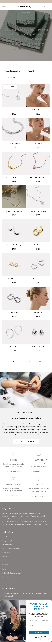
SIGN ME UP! (39, 632)
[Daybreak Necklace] (38, 95)
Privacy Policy (7, 577)
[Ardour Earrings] (38, 264)
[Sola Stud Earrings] (14, 264)
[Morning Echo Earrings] (38, 332)
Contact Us (6, 553)
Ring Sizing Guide (9, 541)
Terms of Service (8, 581)
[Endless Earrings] (38, 298)
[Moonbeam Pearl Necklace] (38, 163)
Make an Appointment (11, 549)
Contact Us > (38, 471)
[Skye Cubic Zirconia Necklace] (14, 163)
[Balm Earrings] (14, 298)
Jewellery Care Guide (10, 537)
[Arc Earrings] (14, 332)
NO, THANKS (39, 637)
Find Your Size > (38, 496)
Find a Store (7, 545)
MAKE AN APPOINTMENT (26, 442)
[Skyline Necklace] (14, 129)
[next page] (44, 361)
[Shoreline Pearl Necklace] (14, 196)
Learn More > (14, 495)
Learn (4, 557)
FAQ (4, 569)
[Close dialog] (50, 602)
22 (40, 361)
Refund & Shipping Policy (12, 573)
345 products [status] (9, 78)
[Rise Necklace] (38, 129)
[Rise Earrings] (38, 230)
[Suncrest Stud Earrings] (14, 230)
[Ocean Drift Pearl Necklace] (38, 196)
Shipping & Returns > (13, 471)
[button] (14, 71)
